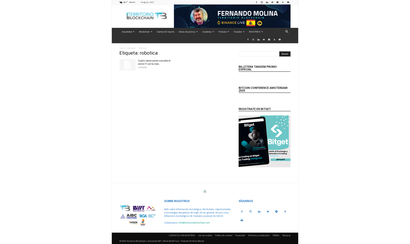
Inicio (121, 48)
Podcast (222, 31)
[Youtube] (288, 2)
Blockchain (144, 31)
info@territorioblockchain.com (194, 222)
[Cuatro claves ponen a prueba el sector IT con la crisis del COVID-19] (127, 64)
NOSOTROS (254, 31)
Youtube (238, 31)
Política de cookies (223, 235)
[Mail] (272, 2)
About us (286, 235)
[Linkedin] (267, 2)
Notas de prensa (187, 31)
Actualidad (127, 31)
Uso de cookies (205, 235)
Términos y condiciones (259, 235)
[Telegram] (277, 2)
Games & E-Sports (165, 31)
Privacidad (240, 235)
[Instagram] (261, 2)
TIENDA (276, 235)
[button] (287, 31)
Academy (206, 31)
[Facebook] (256, 2)
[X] (282, 2)
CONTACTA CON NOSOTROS (182, 235)
